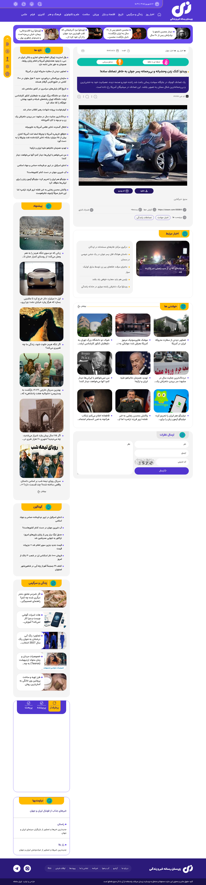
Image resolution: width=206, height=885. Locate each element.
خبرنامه (95, 868)
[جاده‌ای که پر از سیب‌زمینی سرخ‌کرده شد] (162, 258)
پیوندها (72, 868)
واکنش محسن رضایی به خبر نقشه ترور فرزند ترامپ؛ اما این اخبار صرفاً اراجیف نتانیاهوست (132, 417)
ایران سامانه (17, 881)
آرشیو (115, 868)
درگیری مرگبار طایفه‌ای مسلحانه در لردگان (108, 247)
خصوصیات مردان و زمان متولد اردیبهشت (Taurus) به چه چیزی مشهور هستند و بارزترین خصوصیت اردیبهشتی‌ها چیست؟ (29, 660)
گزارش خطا (148, 209)
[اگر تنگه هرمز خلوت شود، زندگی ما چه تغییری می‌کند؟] (41, 324)
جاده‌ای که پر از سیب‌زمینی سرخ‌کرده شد (163, 270)
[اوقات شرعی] (32, 4)
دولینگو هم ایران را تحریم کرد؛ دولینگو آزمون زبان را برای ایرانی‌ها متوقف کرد (170, 417)
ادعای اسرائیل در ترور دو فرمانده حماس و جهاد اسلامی (41, 165)
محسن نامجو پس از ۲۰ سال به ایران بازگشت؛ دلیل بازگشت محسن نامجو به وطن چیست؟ (118, 33)
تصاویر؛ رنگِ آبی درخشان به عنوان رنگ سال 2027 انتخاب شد (29, 639)
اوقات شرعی (60, 868)
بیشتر (83, 306)
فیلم (32, 15)
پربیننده (41, 707)
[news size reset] (87, 97)
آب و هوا (105, 868)
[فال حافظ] (7, 66)
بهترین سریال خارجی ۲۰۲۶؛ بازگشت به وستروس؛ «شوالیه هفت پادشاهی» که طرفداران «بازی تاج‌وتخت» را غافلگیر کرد (40, 391)
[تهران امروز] (7, 59)
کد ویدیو (121, 191)
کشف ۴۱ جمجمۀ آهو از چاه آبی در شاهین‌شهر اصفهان (41, 567)
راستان (60, 824)
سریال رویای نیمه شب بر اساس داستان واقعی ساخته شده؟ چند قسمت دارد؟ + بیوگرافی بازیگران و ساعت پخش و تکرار (41, 483)
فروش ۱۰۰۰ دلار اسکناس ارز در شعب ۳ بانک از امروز (41, 557)
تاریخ (120, 15)
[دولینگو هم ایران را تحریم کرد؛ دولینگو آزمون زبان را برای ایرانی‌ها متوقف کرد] (171, 401)
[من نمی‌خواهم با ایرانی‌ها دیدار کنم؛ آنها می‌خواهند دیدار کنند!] (94, 363)
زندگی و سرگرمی (134, 15)
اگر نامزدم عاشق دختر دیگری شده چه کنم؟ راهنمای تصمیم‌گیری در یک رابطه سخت (29, 598)
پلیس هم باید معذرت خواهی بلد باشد (109, 279)
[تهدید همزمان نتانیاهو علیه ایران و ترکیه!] (132, 363)
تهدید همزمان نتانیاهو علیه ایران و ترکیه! (134, 379)
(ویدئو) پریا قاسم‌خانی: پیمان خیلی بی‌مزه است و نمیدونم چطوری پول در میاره (29, 34)
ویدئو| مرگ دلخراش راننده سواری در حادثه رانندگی (104, 286)
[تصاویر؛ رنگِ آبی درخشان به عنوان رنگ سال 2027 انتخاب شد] (53, 640)
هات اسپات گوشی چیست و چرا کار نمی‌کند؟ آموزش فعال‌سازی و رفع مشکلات (31, 618)
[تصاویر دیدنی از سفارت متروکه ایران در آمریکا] (171, 325)
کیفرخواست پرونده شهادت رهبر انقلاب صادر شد (44, 110)
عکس (24, 15)
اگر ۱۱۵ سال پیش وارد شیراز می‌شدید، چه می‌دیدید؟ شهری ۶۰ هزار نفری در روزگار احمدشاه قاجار (42, 437)
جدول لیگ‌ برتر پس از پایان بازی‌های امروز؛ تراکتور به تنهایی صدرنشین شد (43, 536)
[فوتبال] (7, 74)
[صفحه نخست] (159, 15)
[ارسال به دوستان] (82, 50)
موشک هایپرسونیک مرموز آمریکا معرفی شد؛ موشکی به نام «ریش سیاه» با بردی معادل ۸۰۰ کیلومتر (132, 342)
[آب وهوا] (24, 4)
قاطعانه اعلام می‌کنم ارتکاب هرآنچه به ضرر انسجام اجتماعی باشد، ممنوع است (93, 417)
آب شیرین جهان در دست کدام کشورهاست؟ (46, 172)
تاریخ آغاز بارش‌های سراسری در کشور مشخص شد (44, 89)
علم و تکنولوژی (71, 15)
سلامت (86, 15)
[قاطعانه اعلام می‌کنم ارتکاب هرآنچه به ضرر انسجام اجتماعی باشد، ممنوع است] (94, 401)
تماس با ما (84, 868)
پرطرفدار (54, 707)
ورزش (96, 15)
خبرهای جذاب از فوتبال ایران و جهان (48, 811)
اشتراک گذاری (84, 210)
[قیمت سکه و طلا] (7, 44)
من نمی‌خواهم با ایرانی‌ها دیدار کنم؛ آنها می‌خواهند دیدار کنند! (93, 379)
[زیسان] (171, 869)
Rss (49, 868)
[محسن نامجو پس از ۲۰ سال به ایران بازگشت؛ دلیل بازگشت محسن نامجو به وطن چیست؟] (138, 33)
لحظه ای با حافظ (154, 62)
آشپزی (41, 15)
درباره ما (125, 868)
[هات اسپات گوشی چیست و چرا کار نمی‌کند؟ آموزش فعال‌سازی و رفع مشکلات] (53, 619)
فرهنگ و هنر (54, 15)
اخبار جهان (169, 50)
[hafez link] (16, 4)
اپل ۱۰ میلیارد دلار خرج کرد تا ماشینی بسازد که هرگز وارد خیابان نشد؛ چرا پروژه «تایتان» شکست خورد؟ (40, 300)
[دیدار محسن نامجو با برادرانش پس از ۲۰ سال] (181, 33)
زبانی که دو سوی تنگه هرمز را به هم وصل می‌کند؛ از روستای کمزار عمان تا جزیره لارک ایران (42, 255)
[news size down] (95, 97)
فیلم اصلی (142, 199)
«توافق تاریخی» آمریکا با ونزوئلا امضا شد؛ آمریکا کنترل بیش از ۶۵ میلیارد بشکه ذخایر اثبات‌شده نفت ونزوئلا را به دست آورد (40, 137)
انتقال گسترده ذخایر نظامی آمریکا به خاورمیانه (45, 127)
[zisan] (181, 10)
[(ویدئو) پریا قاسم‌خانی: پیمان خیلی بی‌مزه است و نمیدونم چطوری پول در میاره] (50, 34)
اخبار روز (150, 15)
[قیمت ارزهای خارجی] (7, 51)
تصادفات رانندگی (144, 217)
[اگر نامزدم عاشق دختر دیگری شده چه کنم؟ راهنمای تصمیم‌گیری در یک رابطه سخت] (53, 599)
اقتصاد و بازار (108, 15)
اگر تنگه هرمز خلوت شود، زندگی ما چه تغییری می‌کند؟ (41, 346)
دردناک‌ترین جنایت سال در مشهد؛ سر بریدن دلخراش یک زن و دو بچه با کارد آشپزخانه (171, 379)
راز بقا (61, 845)
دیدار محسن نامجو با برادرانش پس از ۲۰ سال (161, 33)
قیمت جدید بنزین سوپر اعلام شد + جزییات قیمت (42, 547)
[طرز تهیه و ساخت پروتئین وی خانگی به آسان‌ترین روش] (53, 682)
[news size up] (79, 97)
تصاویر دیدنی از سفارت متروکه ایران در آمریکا (170, 342)
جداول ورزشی (108, 62)
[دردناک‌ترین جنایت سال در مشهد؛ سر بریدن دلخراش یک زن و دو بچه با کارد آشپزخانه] (171, 363)
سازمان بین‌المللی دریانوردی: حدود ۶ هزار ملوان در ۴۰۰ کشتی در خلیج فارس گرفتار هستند (42, 80)
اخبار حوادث (163, 217)
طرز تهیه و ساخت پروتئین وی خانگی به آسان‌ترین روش (30, 681)
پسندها (135, 209)
